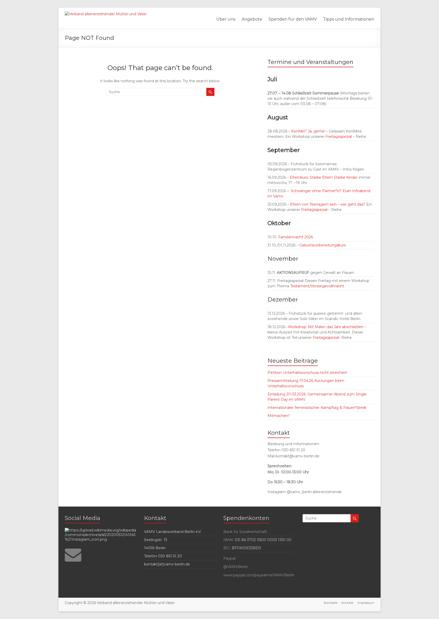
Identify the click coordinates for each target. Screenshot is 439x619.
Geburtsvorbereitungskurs (322, 245)
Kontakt (347, 603)
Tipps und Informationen (348, 19)
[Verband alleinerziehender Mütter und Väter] (106, 14)
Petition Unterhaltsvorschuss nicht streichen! (307, 372)
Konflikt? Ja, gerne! (308, 131)
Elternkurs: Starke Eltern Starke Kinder (324, 177)
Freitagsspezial (339, 136)
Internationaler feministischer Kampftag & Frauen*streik (317, 407)
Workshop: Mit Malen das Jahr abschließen (325, 327)
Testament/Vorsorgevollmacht (317, 286)
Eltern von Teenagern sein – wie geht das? (327, 204)
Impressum (365, 603)
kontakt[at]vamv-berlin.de (167, 564)
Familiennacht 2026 (295, 237)
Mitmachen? (279, 415)
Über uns (225, 19)
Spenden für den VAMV (293, 19)
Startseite (330, 603)
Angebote (252, 19)
